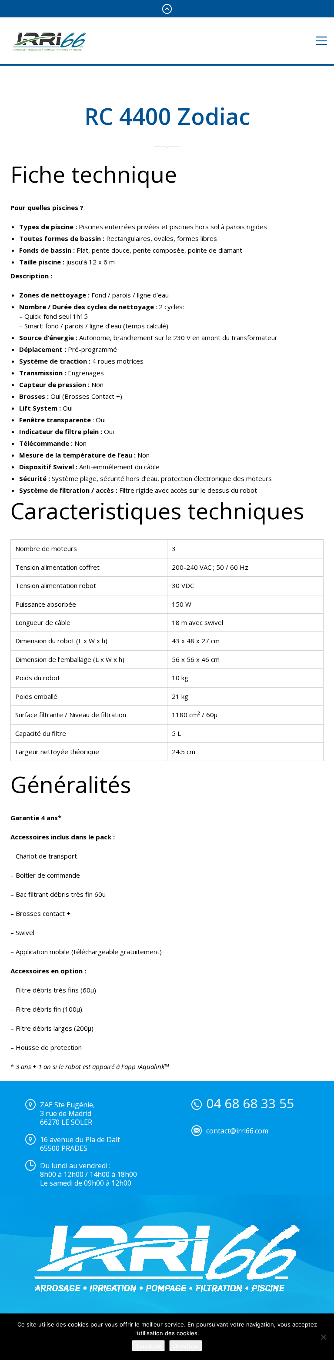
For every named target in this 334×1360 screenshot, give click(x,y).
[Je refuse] (323, 1337)
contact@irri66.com (237, 1131)
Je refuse (186, 1345)
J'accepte (148, 1345)
